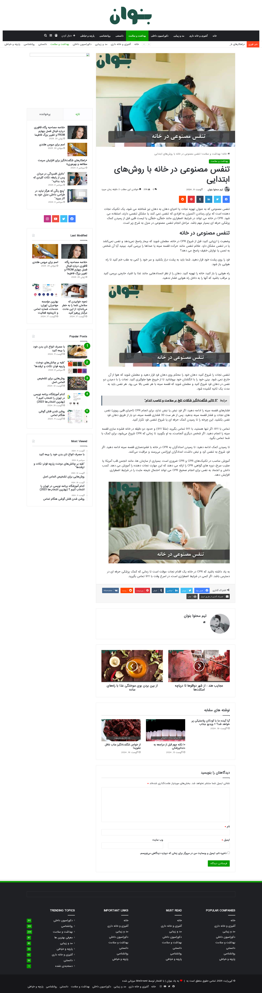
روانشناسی (105, 35)
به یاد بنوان (173, 981)
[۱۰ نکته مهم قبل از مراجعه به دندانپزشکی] (165, 730)
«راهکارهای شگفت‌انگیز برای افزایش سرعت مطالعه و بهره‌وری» (212, 44)
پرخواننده (45, 114)
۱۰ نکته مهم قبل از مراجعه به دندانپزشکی (169, 746)
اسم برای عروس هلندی (52, 144)
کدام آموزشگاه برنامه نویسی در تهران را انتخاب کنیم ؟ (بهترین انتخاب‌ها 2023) (49, 398)
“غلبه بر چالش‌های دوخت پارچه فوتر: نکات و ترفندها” (49, 364)
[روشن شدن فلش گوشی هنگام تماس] (77, 416)
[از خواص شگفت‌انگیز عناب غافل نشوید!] (121, 730)
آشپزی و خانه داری (198, 35)
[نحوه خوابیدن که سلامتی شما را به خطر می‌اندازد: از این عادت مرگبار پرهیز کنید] (74, 291)
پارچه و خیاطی (87, 35)
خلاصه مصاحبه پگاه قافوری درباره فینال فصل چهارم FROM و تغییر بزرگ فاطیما (49, 131)
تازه (78, 114)
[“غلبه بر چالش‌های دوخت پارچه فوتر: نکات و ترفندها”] (77, 367)
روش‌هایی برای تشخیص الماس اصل (51, 380)
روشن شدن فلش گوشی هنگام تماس (52, 413)
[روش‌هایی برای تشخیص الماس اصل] (77, 383)
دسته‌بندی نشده (64, 966)
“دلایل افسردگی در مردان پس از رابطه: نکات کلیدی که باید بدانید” (49, 177)
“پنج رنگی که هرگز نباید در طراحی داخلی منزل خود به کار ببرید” (50, 195)
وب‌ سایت (157, 840)
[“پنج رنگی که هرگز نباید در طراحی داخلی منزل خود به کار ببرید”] (77, 196)
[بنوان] (131, 15)
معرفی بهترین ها (63, 938)
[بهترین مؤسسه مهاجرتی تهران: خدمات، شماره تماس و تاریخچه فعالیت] (45, 291)
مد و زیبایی (178, 35)
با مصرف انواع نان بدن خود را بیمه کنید (49, 349)
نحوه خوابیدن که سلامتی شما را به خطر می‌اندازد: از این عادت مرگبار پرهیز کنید (74, 307)
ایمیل (226, 840)
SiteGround (141, 981)
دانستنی (119, 35)
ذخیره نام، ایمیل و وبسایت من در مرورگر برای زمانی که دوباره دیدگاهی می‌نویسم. (183, 853)
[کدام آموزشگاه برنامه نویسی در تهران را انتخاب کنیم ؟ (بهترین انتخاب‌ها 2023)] (77, 399)
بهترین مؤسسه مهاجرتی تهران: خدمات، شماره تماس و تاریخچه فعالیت (46, 307)
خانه (215, 35)
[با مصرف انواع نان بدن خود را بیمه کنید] (77, 351)
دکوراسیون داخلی (159, 35)
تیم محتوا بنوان (215, 189)
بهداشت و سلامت (137, 35)
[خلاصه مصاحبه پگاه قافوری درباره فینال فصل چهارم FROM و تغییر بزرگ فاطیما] (77, 132)
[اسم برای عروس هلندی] (77, 149)
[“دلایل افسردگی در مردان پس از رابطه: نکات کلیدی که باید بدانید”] (77, 178)
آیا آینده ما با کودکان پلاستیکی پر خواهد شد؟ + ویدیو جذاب (211, 722)
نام (227, 826)
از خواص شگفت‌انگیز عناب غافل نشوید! (123, 746)
